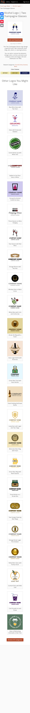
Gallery (8, 2)
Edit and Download (15, 40)
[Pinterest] (2, 21)
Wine (15, 66)
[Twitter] (2, 18)
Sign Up (25, 2)
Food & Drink (19, 65)
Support (13, 2)
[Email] (2, 25)
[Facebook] (2, 14)
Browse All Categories (15, 640)
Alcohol (25, 65)
